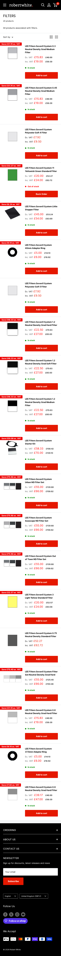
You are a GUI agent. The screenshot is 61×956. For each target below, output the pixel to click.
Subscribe (13, 881)
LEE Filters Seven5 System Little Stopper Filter (41, 208)
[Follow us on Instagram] (17, 914)
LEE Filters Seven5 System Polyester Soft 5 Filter (38, 285)
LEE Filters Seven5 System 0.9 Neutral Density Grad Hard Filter (41, 788)
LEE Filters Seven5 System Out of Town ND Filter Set (40, 557)
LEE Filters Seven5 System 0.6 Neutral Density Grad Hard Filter (41, 711)
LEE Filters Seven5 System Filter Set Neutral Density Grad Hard (41, 673)
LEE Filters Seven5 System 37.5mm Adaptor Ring (38, 750)
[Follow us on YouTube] (23, 914)
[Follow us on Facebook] (5, 914)
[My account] (49, 5)
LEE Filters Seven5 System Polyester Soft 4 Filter (38, 131)
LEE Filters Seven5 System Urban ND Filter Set (38, 480)
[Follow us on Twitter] (11, 914)
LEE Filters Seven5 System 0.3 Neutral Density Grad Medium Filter (40, 49)
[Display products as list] (51, 37)
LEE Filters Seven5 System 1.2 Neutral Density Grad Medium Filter (40, 402)
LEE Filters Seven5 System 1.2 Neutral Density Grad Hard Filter (41, 323)
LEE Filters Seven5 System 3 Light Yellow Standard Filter (39, 596)
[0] (55, 5)
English (8, 896)
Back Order (41, 194)
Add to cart (41, 75)
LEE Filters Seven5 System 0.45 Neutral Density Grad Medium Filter (41, 91)
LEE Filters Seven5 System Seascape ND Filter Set (38, 519)
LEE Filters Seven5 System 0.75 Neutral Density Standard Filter (41, 635)
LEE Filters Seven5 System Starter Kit (38, 442)
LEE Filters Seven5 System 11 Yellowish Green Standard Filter (41, 169)
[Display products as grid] (56, 37)
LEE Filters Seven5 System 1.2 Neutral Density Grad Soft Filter (40, 362)
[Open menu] (4, 5)
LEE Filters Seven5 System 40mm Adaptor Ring (38, 246)
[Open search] (43, 5)
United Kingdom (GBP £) (31, 896)
